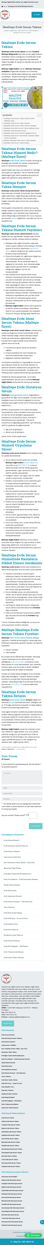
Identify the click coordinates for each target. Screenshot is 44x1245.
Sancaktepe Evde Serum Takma (12, 1149)
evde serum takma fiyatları (21, 638)
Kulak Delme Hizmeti (12, 885)
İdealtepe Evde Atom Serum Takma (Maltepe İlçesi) (21, 128)
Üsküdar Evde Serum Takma (11, 1166)
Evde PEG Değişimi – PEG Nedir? (16, 946)
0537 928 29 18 (23, 465)
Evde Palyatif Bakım (12, 941)
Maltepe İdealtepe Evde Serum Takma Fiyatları (20, 140)
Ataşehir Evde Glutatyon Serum (12, 1183)
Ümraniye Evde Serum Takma (11, 1163)
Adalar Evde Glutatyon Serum (11, 1180)
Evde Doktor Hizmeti (12, 851)
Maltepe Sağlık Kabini (24, 1232)
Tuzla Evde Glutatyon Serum (11, 1218)
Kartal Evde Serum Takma (10, 1139)
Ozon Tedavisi (9, 907)
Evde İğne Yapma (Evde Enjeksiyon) (17, 874)
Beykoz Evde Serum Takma (10, 1128)
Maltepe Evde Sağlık (31, 747)
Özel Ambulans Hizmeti (13, 896)
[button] (33, 1235)
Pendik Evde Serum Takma (10, 1145)
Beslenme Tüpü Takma (12, 868)
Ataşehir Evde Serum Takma (11, 1125)
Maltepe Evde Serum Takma (11, 1142)
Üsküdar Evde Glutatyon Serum (12, 1225)
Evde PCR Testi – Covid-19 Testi (16, 918)
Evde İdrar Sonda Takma (13, 913)
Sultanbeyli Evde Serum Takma (12, 1152)
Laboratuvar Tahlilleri (12, 857)
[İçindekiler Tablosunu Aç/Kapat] (38, 115)
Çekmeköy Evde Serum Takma (11, 1132)
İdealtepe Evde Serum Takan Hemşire (17, 123)
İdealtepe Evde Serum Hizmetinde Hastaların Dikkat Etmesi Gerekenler (21, 137)
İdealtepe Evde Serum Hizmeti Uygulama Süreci (20, 133)
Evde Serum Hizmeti (11, 840)
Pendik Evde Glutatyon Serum (11, 1204)
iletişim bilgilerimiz (31, 462)
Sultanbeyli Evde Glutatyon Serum (13, 1211)
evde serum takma (17, 160)
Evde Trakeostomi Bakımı (14, 952)
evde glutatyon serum (19, 395)
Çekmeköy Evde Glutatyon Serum (12, 1190)
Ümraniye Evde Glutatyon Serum (12, 1222)
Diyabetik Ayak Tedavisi (13, 935)
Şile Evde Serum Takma (9, 1156)
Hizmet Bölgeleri (7, 747)
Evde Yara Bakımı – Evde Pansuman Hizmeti (21, 879)
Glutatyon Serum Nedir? (9, 1177)
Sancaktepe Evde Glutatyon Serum (13, 1208)
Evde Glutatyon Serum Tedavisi (16, 846)
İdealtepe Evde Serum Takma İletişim (16, 143)
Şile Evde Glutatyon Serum (10, 1215)
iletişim (14, 218)
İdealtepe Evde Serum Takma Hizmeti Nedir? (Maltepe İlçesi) (19, 119)
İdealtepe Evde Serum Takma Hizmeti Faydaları (20, 126)
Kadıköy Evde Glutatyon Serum (12, 1194)
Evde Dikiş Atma (10, 891)
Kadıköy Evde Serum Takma (11, 1135)
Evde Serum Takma (8, 1118)
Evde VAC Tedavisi (11, 930)
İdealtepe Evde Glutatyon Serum (15, 131)
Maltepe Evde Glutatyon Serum (12, 1201)
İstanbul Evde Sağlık (18, 747)
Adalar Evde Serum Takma (10, 1121)
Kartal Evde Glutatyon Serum (11, 1197)
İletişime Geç (7, 1023)
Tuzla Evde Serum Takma (10, 1159)
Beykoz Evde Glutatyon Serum (11, 1187)
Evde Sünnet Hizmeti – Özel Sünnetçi (18, 902)
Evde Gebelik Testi (11, 924)
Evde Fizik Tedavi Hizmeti (14, 957)
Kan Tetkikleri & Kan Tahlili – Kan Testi (19, 863)
